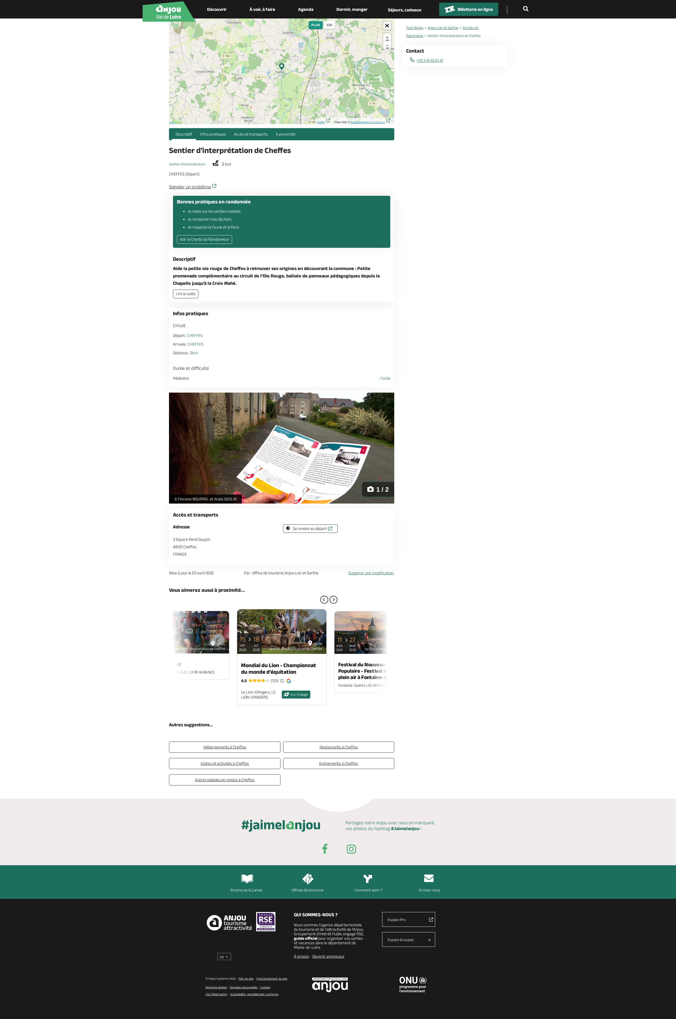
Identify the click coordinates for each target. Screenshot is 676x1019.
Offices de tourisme (307, 890)
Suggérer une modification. (371, 573)
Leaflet (321, 122)
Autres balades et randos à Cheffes (225, 780)
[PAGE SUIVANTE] (333, 600)
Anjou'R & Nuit (164, 664)
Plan (315, 25)
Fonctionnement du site (271, 978)
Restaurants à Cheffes (339, 747)
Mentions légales (216, 987)
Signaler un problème (190, 186)
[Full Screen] (387, 26)
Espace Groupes (401, 939)
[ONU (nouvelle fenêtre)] (413, 984)
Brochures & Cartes (246, 890)
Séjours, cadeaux (404, 9)
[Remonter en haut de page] (665, 1008)
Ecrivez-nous (429, 890)
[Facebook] (325, 850)
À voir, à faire (262, 9)
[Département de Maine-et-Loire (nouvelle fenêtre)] (330, 985)
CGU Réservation (216, 994)
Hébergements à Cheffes (224, 747)
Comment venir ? (368, 890)
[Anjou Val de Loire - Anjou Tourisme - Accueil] (169, 11)
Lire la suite (185, 293)
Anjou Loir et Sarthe (443, 28)
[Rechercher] (526, 9)
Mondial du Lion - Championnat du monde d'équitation (278, 668)
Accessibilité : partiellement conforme (254, 994)
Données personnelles (243, 987)
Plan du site (245, 978)
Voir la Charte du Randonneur (204, 239)
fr (222, 957)
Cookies (265, 987)
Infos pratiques (213, 134)
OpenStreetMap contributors (368, 122)
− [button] (387, 45)
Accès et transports (251, 134)
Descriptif (184, 134)
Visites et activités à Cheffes (224, 763)
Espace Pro (397, 919)
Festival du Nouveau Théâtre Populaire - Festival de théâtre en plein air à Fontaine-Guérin (376, 671)
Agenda (305, 9)
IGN (329, 25)
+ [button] (387, 37)
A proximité (285, 134)
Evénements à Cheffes (338, 763)
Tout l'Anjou (414, 28)
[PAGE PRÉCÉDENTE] (324, 600)
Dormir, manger (352, 9)
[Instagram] (351, 850)
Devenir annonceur (328, 956)
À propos (301, 956)
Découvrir (217, 9)
